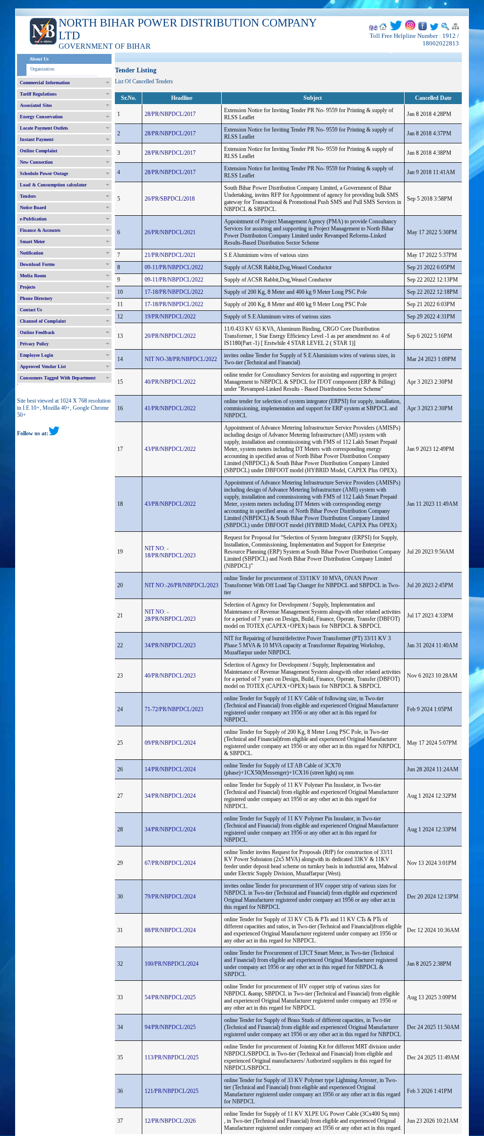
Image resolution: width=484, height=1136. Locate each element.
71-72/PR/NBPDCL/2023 (174, 709)
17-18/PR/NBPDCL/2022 (174, 292)
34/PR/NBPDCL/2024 (170, 796)
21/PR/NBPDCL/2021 (170, 255)
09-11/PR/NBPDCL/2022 (174, 267)
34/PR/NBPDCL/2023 (170, 645)
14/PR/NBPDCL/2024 (170, 769)
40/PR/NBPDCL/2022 (170, 382)
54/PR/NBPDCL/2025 (170, 997)
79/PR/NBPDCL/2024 (170, 896)
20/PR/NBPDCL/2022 (170, 336)
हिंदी (373, 28)
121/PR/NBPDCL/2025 (172, 1091)
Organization (42, 68)
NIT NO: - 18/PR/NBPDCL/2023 (170, 552)
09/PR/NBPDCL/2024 (170, 743)
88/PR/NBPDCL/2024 (170, 930)
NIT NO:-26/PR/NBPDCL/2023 (181, 585)
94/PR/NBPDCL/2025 (170, 1027)
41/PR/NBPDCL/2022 (170, 408)
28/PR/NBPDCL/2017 (170, 114)
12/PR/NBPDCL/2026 (170, 1121)
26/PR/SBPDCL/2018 (170, 198)
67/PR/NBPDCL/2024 (170, 863)
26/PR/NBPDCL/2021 (170, 232)
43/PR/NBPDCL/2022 (170, 449)
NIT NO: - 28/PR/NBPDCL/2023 (170, 615)
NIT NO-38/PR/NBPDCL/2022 (181, 359)
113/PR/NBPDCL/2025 (172, 1057)
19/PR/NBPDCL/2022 (170, 316)
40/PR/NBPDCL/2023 (170, 675)
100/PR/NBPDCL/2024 (172, 963)
